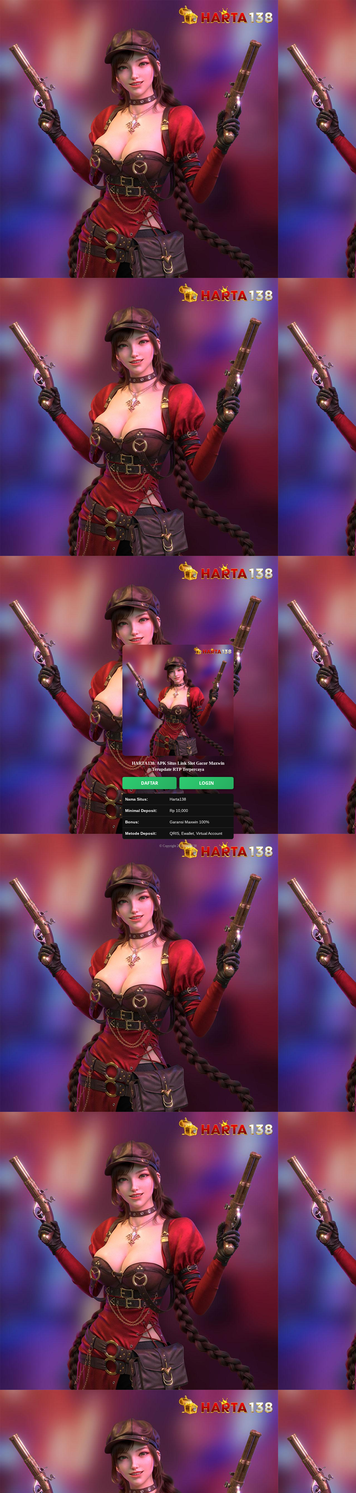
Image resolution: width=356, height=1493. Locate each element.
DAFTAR (149, 783)
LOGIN (206, 783)
